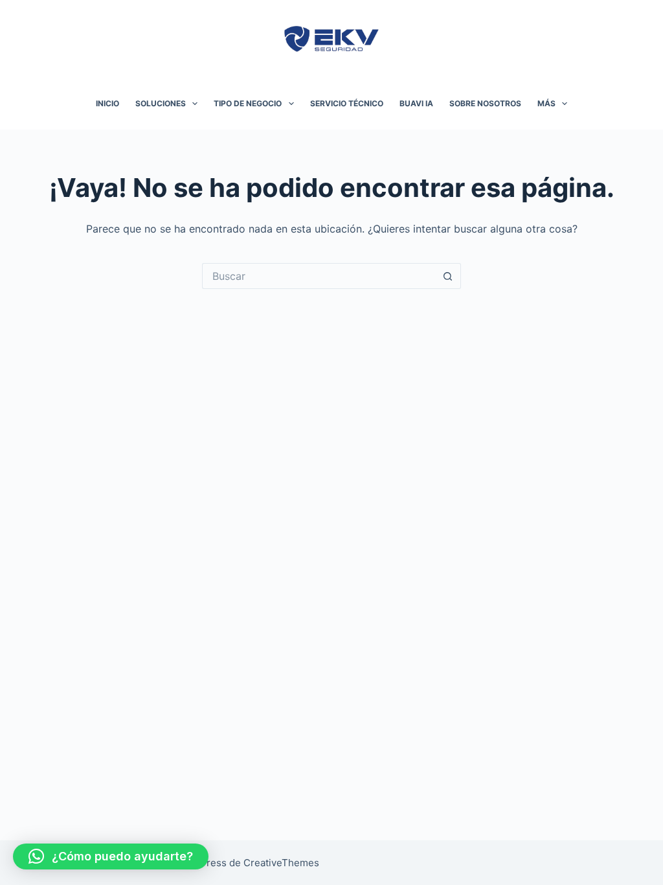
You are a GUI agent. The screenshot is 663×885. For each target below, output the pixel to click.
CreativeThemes (281, 862)
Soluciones (160, 103)
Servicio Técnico (346, 103)
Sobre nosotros (485, 103)
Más (546, 103)
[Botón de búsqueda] (448, 276)
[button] (110, 856)
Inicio (107, 103)
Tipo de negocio (248, 103)
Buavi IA (416, 103)
